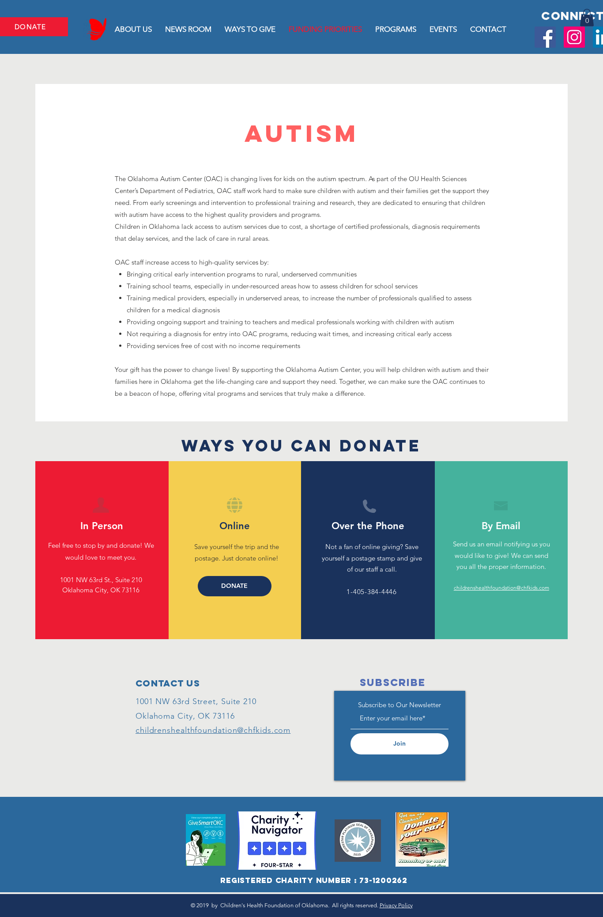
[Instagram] (574, 37)
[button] (587, 17)
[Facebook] (545, 37)
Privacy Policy (396, 905)
